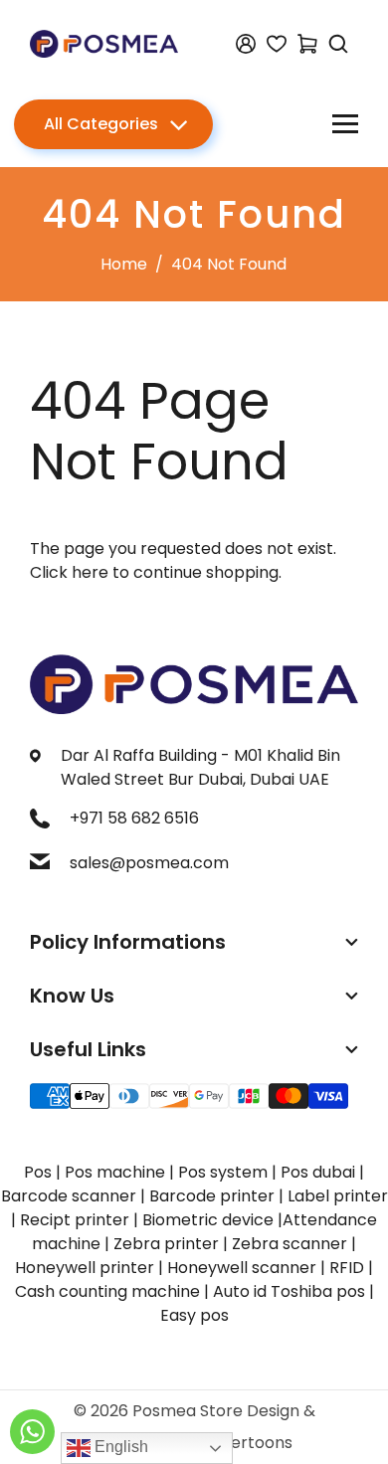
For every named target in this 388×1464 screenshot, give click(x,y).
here (90, 572)
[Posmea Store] (104, 42)
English (119, 1446)
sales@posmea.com (149, 862)
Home (123, 264)
